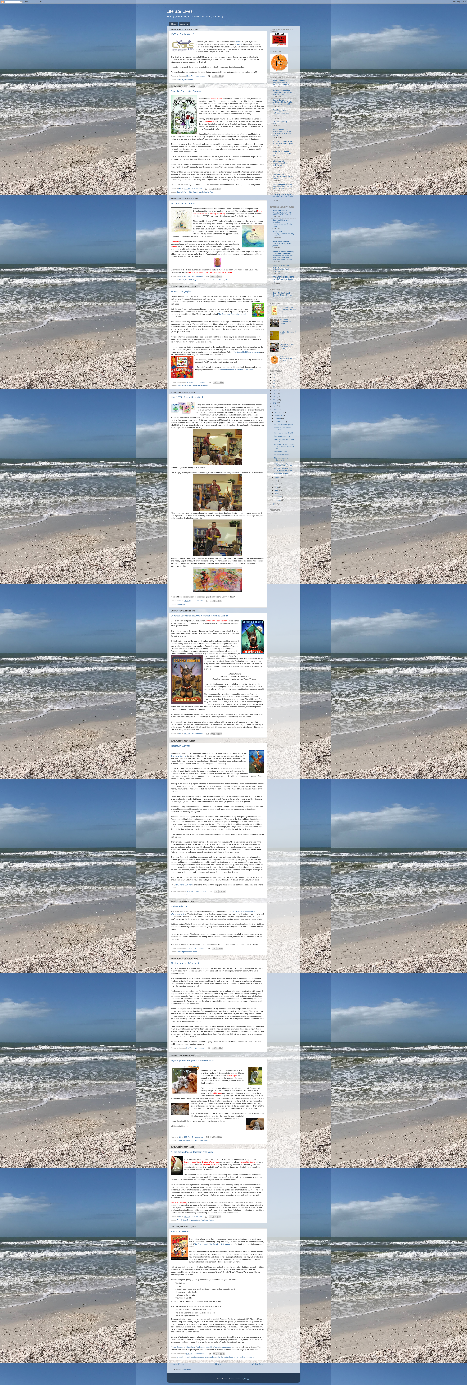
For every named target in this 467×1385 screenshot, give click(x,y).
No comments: (198, 276)
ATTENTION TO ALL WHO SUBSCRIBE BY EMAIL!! (282, 213)
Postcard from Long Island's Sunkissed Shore (282, 93)
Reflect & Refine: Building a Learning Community (283, 252)
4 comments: (197, 189)
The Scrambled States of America (247, 352)
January (278, 500)
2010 (275, 406)
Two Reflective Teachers (283, 184)
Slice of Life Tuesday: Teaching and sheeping (281, 83)
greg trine (180, 1357)
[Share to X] (217, 76)
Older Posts (258, 1364)
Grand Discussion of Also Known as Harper (288, 346)
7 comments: (198, 601)
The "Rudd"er (278, 175)
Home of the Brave (247, 1162)
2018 (275, 381)
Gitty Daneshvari (209, 121)
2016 (275, 387)
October (278, 418)
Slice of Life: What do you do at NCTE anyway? (283, 187)
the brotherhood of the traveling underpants (237, 1357)
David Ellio (175, 241)
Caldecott (180, 280)
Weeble (174, 246)
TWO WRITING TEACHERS (283, 194)
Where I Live (214, 1162)
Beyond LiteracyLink (281, 90)
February (278, 497)
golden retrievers (183, 1140)
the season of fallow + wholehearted (280, 164)
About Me (184, 24)
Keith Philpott (232, 1076)
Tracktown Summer (180, 746)
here (187, 1126)
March (277, 494)
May (276, 487)
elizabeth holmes (183, 895)
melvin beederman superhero (196, 1357)
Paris (274, 124)
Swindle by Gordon (216, 621)
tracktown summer (198, 895)
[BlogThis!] (215, 76)
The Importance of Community (185, 963)
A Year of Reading (280, 210)
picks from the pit (201, 280)
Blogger (247, 1379)
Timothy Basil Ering (217, 214)
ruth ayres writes (279, 161)
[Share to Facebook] (220, 76)
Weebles (228, 280)
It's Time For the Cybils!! (182, 34)
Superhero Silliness (180, 1231)
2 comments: (201, 382)
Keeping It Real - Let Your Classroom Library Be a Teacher (282, 114)
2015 (275, 390)
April (276, 490)
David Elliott (189, 280)
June (277, 484)
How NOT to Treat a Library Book (187, 397)
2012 (275, 400)
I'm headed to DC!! (180, 906)
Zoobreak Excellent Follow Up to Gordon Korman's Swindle (199, 616)
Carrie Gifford (182, 192)
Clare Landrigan (279, 110)
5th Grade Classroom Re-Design (286, 321)
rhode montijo (214, 1357)
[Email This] (213, 76)
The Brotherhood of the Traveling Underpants (212, 1244)
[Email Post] (208, 76)
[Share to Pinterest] (222, 76)
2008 (275, 504)
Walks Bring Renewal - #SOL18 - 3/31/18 (288, 358)
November (279, 415)
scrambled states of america (198, 386)
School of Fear (216, 99)
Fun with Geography (181, 291)
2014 (275, 393)
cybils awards (187, 80)
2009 (275, 409)
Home (173, 24)
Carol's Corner (278, 100)
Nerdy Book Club (280, 232)
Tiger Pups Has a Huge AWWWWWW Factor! (193, 1060)
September (279, 422)
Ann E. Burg (181, 1220)
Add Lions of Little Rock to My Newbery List (288, 309)
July (276, 481)
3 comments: (200, 1048)
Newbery (204, 1220)
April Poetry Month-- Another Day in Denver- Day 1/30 (282, 103)
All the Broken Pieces (211, 1165)
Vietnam (212, 1220)
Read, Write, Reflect (281, 151)
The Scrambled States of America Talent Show (234, 370)
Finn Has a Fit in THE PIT (183, 203)
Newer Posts (177, 1364)
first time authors (193, 1220)
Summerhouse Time (192, 1162)
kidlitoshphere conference (187, 952)
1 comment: (200, 76)
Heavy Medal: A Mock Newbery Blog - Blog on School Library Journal (282, 295)
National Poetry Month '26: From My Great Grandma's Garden (282, 133)
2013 (275, 396)
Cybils (237, 42)
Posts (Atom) (186, 1369)
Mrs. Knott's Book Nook (282, 141)
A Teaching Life (279, 80)
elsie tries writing (280, 122)
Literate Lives (180, 11)
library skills (181, 604)
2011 (275, 403)
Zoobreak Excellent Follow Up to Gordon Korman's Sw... (284, 446)
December (279, 412)
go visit (239, 44)
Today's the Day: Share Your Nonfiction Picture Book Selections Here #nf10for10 (283, 257)
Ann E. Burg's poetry (179, 1202)
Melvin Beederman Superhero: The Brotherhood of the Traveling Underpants (201, 1347)
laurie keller (181, 386)
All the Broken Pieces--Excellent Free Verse (192, 1152)
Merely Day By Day (280, 129)
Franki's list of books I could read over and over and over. (209, 272)
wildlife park (217, 1093)
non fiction (195, 1140)
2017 (275, 384)
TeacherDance (278, 171)
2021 (275, 374)
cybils (179, 80)
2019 (275, 377)
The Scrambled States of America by (232, 314)
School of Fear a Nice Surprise (186, 91)
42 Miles (204, 1162)
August (277, 477)
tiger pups (204, 1140)
